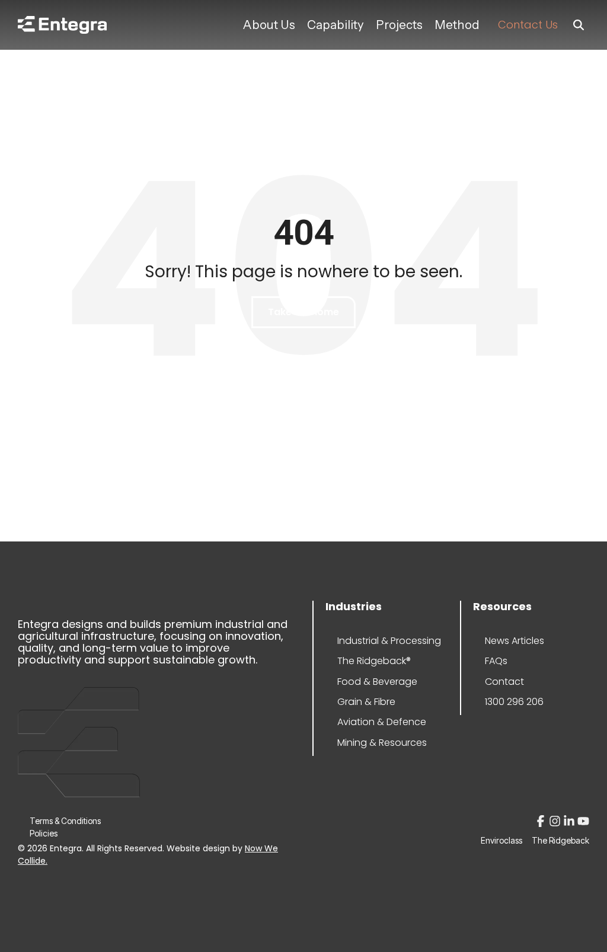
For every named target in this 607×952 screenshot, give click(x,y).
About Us (268, 24)
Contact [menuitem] (504, 681)
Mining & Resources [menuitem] (372, 742)
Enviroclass (501, 840)
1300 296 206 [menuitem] (514, 702)
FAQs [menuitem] (496, 661)
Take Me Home (303, 312)
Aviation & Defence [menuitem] (372, 722)
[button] (542, 823)
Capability (335, 24)
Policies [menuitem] (43, 833)
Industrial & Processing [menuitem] (372, 641)
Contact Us (528, 24)
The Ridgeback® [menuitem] (372, 661)
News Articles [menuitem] (514, 641)
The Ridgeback (560, 840)
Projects (399, 24)
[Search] (578, 25)
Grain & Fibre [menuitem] (366, 702)
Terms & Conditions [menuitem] (65, 821)
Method (457, 24)
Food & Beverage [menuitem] (372, 681)
